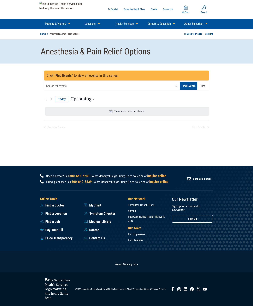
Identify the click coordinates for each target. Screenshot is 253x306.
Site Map (127, 289)
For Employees (136, 234)
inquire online (156, 176)
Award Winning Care (126, 264)
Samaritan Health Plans (141, 205)
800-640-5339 (81, 182)
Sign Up (192, 219)
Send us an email (202, 178)
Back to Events (194, 33)
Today (62, 99)
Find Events (189, 86)
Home (43, 33)
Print (210, 33)
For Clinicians (135, 240)
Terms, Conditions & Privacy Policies (149, 289)
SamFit (132, 211)
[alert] (127, 111)
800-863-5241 (79, 176)
